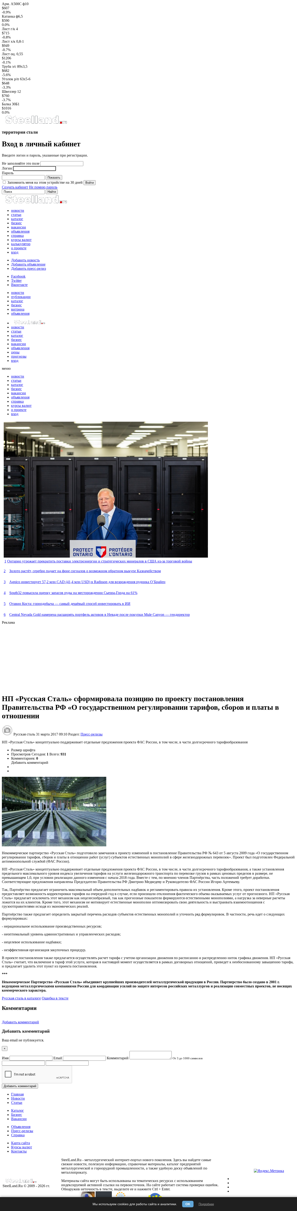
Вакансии (19, 1119)
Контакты (19, 1151)
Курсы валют (21, 1147)
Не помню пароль (43, 187)
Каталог (17, 1110)
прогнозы (18, 356)
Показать (54, 177)
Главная (17, 1094)
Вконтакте (19, 285)
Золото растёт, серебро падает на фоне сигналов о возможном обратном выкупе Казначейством (85, 571)
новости (17, 210)
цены (15, 352)
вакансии (18, 227)
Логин (7, 168)
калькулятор (20, 244)
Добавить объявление (28, 264)
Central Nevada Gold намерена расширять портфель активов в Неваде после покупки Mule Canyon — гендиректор (99, 615)
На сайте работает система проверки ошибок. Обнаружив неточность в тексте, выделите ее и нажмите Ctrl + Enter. (140, 1187)
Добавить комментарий (29, 763)
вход (14, 252)
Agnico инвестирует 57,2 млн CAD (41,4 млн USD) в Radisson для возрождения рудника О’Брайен (87, 582)
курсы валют (21, 240)
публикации (21, 297)
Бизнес (16, 1115)
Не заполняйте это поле (20, 163)
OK (187, 1204)
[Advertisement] (141, 657)
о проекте (18, 248)
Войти (89, 182)
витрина (17, 309)
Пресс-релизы (92, 734)
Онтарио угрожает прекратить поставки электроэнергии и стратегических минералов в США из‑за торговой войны (99, 561)
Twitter (16, 281)
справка (17, 236)
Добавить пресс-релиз (28, 268)
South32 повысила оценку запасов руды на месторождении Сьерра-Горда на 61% (73, 593)
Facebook (18, 276)
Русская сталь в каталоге (21, 998)
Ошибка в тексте (55, 998)
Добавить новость (25, 260)
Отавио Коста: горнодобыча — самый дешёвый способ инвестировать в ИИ (69, 604)
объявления (20, 231)
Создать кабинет (15, 187)
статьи (16, 215)
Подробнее (206, 1204)
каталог (17, 219)
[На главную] (36, 123)
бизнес (16, 223)
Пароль (7, 173)
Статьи (16, 1103)
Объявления (20, 1127)
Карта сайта (20, 1143)
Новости (18, 1098)
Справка (18, 1135)
